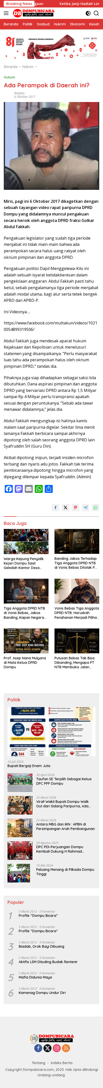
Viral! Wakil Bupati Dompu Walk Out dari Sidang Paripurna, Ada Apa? (62, 803)
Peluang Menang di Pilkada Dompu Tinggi (65, 871)
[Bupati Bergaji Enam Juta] (52, 731)
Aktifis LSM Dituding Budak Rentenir (48, 962)
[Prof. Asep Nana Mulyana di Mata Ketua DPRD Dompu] (26, 640)
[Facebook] (38, 1048)
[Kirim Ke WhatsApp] (95, 507)
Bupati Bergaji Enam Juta (29, 766)
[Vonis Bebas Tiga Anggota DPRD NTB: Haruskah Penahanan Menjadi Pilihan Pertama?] (76, 591)
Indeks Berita (61, 1063)
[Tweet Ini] (65, 507)
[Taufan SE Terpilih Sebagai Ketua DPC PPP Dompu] (20, 782)
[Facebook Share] (55, 507)
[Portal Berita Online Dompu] (33, 13)
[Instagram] (57, 1048)
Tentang (38, 1063)
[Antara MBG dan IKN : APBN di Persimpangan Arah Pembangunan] (20, 828)
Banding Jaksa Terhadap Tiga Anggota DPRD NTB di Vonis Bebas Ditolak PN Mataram (75, 563)
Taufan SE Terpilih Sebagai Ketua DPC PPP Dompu (64, 781)
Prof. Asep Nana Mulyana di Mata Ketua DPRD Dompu (25, 662)
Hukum (9, 77)
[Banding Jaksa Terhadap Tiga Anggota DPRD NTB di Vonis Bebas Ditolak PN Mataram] (76, 541)
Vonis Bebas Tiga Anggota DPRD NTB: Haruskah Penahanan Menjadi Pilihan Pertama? (76, 613)
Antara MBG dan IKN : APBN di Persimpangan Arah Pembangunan (65, 826)
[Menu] (7, 13)
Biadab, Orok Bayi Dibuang (41, 946)
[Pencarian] (96, 13)
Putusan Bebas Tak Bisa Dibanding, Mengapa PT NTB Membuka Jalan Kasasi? (74, 663)
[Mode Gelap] (88, 13)
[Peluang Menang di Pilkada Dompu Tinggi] (19, 873)
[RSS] (66, 1048)
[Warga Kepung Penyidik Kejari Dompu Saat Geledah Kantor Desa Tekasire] (26, 541)
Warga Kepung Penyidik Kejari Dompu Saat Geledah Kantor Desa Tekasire (24, 563)
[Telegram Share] (85, 507)
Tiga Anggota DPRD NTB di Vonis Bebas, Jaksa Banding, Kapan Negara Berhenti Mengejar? (24, 613)
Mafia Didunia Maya (35, 977)
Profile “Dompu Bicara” (38, 915)
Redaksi (19, 93)
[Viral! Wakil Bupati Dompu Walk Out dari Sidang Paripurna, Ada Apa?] (20, 805)
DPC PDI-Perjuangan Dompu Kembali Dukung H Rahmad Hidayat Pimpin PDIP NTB (59, 849)
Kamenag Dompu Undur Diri (42, 992)
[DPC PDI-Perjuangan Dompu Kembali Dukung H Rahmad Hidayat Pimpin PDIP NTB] (20, 850)
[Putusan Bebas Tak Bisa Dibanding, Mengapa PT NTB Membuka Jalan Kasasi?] (76, 640)
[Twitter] (48, 1048)
